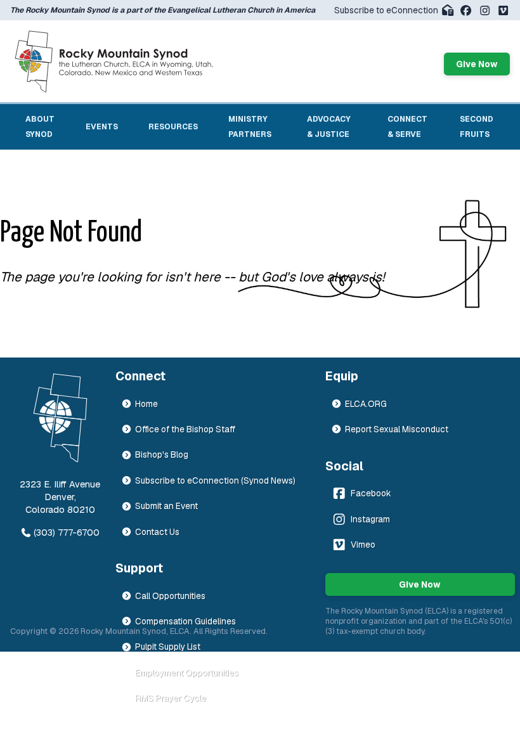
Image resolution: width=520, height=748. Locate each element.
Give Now (477, 64)
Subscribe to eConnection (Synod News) (215, 480)
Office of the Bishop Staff (185, 429)
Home (146, 403)
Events (102, 127)
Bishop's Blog (161, 454)
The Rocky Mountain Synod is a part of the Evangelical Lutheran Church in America (162, 10)
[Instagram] (484, 10)
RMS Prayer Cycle (170, 698)
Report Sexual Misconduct (396, 429)
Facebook (371, 493)
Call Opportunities (170, 596)
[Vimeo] (503, 10)
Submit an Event (166, 506)
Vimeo (363, 544)
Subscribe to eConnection (386, 10)
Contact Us (157, 532)
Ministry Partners (249, 126)
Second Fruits (476, 126)
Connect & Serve (407, 126)
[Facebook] (465, 10)
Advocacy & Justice (329, 126)
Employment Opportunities (186, 672)
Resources (173, 127)
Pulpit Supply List (167, 646)
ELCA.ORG (366, 403)
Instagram (370, 519)
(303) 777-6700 (67, 532)
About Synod (40, 126)
